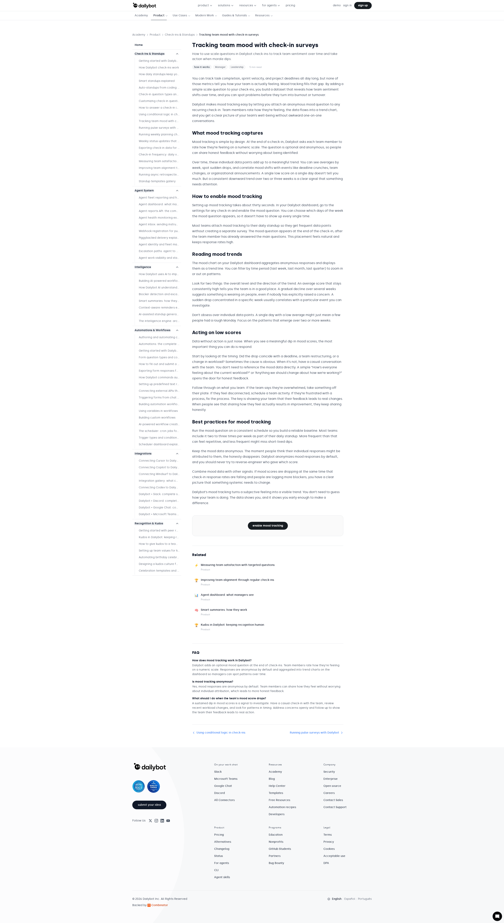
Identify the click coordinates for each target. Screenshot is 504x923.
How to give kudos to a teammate (160, 544)
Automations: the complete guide (160, 344)
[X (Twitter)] (150, 820)
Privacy (328, 842)
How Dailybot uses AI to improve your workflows (160, 274)
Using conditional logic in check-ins (160, 114)
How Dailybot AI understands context (160, 287)
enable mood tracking (268, 525)
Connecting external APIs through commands (160, 391)
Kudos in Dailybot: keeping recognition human (160, 537)
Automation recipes (282, 807)
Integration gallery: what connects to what (160, 480)
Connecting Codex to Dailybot (160, 487)
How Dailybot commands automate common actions (160, 377)
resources (246, 5)
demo (337, 5)
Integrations (143, 453)
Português (365, 899)
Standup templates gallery (157, 181)
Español (349, 899)
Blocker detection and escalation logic (160, 294)
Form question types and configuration (160, 357)
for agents (269, 5)
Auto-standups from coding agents (160, 87)
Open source (332, 786)
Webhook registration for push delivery (160, 231)
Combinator (159, 905)
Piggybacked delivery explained (160, 237)
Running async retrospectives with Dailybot (160, 174)
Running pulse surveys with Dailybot (160, 127)
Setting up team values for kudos (160, 550)
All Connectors (224, 800)
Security (329, 771)
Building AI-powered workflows (160, 281)
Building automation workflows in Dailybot (160, 404)
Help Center (277, 786)
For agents (221, 863)
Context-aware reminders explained (160, 307)
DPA (326, 863)
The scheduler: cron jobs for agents (160, 431)
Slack (218, 771)
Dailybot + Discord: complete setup (160, 501)
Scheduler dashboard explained (160, 444)
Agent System (144, 190)
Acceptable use (334, 856)
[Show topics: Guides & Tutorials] (250, 15)
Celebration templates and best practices (160, 570)
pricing (290, 5)
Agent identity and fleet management (160, 244)
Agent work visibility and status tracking (160, 258)
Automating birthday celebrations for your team (160, 557)
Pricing (219, 834)
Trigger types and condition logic (160, 437)
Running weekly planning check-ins (160, 134)
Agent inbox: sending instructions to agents (160, 224)
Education (276, 834)
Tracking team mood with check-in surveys (160, 121)
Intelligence (143, 267)
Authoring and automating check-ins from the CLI (160, 337)
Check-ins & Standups (180, 34)
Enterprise (330, 779)
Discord (219, 793)
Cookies (329, 849)
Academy (141, 15)
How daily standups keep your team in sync (160, 74)
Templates (276, 793)
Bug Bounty (276, 863)
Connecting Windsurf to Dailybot (160, 474)
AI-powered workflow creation (160, 424)
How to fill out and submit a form (160, 364)
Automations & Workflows (152, 330)
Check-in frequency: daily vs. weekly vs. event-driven (160, 154)
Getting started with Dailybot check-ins (160, 61)
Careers (329, 793)
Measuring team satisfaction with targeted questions (160, 161)
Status (218, 856)
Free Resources (279, 800)
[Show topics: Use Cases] (190, 15)
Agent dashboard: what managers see (160, 204)
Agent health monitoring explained (160, 217)
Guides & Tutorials (234, 15)
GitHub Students (280, 849)
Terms (327, 834)
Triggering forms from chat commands (160, 397)
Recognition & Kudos (149, 523)
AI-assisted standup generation (160, 314)
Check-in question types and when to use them (160, 94)
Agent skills (222, 877)
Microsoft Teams (225, 779)
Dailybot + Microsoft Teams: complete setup (160, 514)
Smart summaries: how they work (160, 301)
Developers (276, 814)
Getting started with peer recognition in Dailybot (160, 530)
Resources (262, 15)
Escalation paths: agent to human (160, 251)
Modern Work (204, 15)
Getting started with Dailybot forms (160, 350)
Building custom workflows (157, 417)
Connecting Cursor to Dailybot (160, 460)
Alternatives (222, 842)
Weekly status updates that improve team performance (160, 141)
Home (139, 45)
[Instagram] (156, 820)
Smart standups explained (157, 81)
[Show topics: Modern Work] (217, 15)
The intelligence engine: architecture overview (160, 321)
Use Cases (180, 15)
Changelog (221, 849)
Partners (275, 856)
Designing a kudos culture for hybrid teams (160, 564)
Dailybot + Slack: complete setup (160, 494)
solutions (224, 5)
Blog (272, 779)
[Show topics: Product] (167, 15)
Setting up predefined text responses (160, 384)
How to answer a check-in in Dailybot (160, 107)
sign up (363, 5)
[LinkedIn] (162, 820)
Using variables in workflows (158, 411)
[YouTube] (168, 820)
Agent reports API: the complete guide (160, 211)
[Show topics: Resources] (272, 15)
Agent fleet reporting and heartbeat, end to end (160, 197)
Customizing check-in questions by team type (160, 101)
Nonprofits (276, 842)
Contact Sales (333, 800)
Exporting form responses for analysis (160, 370)
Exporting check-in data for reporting (160, 148)
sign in (347, 5)
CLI (216, 870)
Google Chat (223, 786)
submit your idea (149, 805)
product (203, 5)
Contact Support (334, 807)
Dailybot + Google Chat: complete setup (160, 507)
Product (158, 15)
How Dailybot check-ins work (159, 67)
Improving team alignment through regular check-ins (160, 168)
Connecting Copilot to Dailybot (160, 467)
